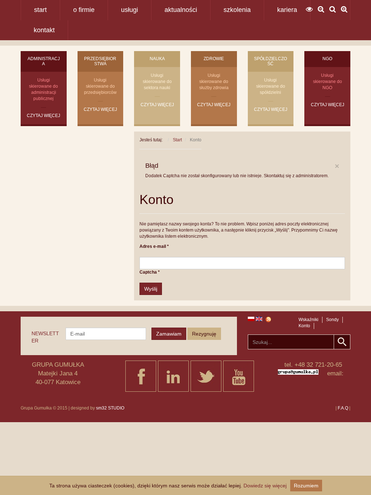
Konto (304, 325)
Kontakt (44, 30)
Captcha (149, 272)
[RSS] (266, 319)
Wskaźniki (308, 319)
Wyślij (150, 289)
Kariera (287, 9)
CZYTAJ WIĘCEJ (43, 115)
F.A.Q (343, 408)
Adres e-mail (154, 246)
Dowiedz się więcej (265, 485)
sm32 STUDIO (110, 408)
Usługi (129, 9)
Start (40, 9)
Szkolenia (237, 9)
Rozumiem (306, 485)
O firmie (84, 9)
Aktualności (180, 9)
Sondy (332, 319)
